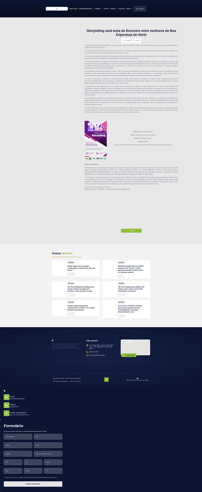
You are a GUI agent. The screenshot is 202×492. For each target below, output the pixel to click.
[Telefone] (6, 405)
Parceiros (122, 8)
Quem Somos (74, 8)
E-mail (12, 396)
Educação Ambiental (85, 8)
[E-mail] (6, 397)
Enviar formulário (33, 484)
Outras (62, 253)
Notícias (97, 8)
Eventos (106, 8)
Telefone (13, 404)
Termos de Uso (14, 477)
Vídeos (128, 8)
